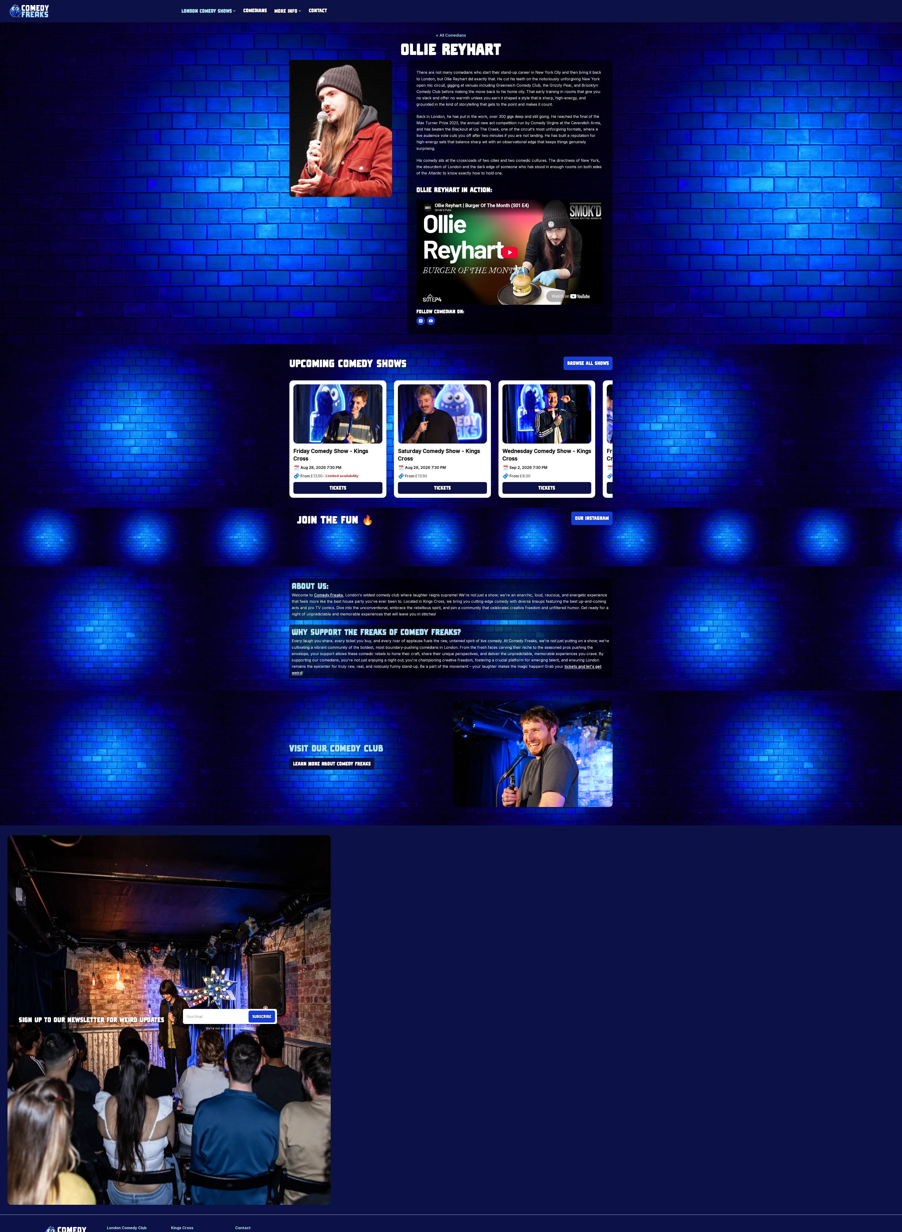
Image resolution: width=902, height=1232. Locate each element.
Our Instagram (592, 518)
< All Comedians (451, 35)
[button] (209, 11)
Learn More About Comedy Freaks (332, 763)
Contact (318, 10)
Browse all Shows (588, 363)
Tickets (338, 488)
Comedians (255, 10)
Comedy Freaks (328, 595)
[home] (29, 11)
